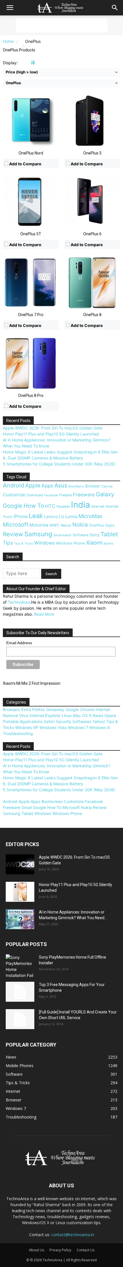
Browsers (11, 709)
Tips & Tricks (23, 543)
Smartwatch (62, 535)
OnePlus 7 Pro (30, 314)
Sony (95, 534)
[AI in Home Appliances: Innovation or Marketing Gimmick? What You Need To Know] (20, 919)
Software (80, 535)
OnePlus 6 (92, 234)
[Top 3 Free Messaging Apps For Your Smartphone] (20, 992)
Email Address (19, 642)
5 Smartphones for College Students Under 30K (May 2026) (59, 463)
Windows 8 (99, 727)
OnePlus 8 (92, 314)
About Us (36, 1250)
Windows (44, 543)
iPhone (20, 516)
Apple (32, 485)
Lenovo (51, 516)
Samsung (38, 534)
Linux (67, 715)
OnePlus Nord (31, 153)
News (98, 715)
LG (61, 516)
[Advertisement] (61, 25)
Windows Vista (53, 727)
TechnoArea (19, 602)
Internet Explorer (45, 715)
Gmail (26, 807)
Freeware (84, 494)
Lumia (71, 516)
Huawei (63, 506)
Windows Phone (70, 543)
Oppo (110, 525)
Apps (47, 486)
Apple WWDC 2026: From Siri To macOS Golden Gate (52, 427)
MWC (54, 525)
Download (34, 495)
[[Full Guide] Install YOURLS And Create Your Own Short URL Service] (20, 1019)
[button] (10, 7)
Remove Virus (15, 715)
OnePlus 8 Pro (30, 395)
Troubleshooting (18, 733)
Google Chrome (80, 709)
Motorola (38, 525)
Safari (49, 721)
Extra (26, 709)
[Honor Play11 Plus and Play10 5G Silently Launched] (20, 892)
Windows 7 (78, 727)
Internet (97, 506)
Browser (92, 486)
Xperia (108, 543)
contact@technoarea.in (72, 1234)
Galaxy (105, 494)
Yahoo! (98, 721)
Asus (60, 485)
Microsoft (15, 524)
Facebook (51, 495)
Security (63, 721)
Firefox (38, 709)
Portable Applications (23, 721)
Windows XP (26, 727)
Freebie (65, 495)
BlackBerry (76, 486)
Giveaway (55, 709)
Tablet (109, 534)
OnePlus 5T (30, 234)
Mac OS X (82, 715)
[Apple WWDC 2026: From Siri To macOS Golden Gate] (20, 864)
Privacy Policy (60, 1250)
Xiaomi (94, 542)
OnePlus (96, 525)
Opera (110, 715)
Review (13, 534)
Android (13, 485)
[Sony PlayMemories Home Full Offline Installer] (20, 966)
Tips (8, 543)
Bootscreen (52, 801)
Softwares (81, 721)
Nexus (66, 525)
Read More (44, 614)
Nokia (80, 524)
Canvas (107, 486)
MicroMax (90, 516)
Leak (36, 515)
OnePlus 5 (92, 153)
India (80, 505)
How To (33, 505)
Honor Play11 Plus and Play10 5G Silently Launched (51, 433)
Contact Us (85, 1250)
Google (12, 505)
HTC (50, 506)
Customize (14, 494)
